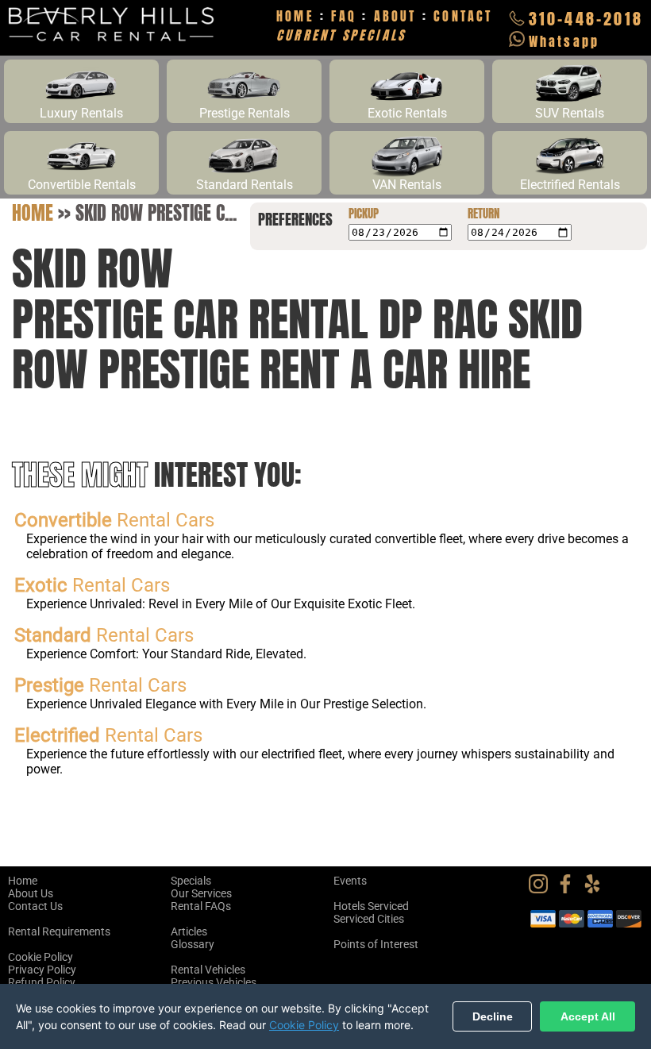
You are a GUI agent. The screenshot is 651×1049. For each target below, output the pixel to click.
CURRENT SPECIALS (341, 34)
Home (32, 213)
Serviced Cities (368, 918)
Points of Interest (375, 944)
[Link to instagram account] (542, 889)
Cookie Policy (40, 957)
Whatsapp (564, 41)
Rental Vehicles (208, 969)
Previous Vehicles (213, 982)
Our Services (201, 893)
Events (350, 880)
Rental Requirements (59, 931)
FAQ (343, 15)
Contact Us (35, 906)
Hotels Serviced (371, 906)
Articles (189, 931)
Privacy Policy (42, 969)
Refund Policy (41, 982)
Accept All (587, 1016)
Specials (191, 880)
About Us (30, 893)
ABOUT (395, 15)
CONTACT (462, 15)
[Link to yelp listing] (596, 889)
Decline (492, 1016)
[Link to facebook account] (569, 889)
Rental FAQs (201, 906)
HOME (295, 15)
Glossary (192, 944)
